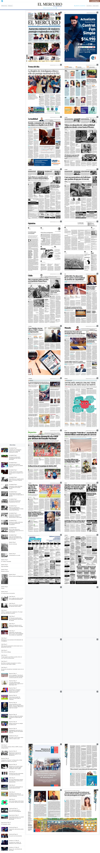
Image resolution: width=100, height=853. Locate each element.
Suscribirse (89, 5)
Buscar (10, 5)
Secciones (4, 5)
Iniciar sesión (95, 5)
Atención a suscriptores (80, 5)
